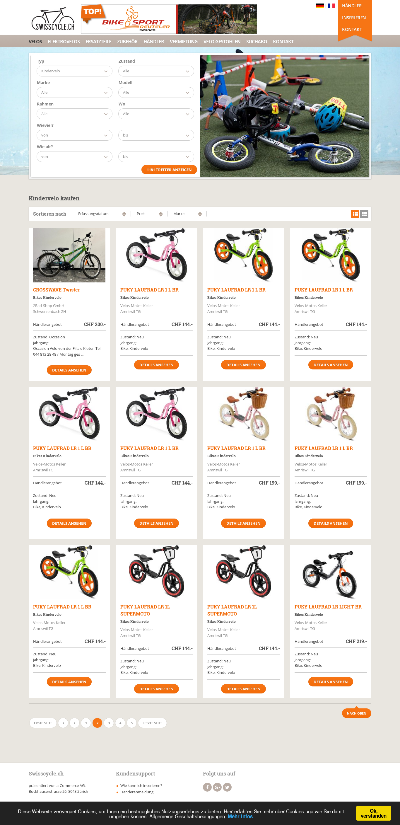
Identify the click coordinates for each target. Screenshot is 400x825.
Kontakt (352, 29)
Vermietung (184, 41)
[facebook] (207, 787)
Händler (352, 5)
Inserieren (354, 18)
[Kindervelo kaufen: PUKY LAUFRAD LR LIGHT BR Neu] (331, 572)
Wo (122, 104)
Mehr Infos (240, 816)
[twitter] (227, 787)
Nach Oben (356, 713)
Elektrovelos (64, 41)
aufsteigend (124, 213)
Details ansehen (69, 370)
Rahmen (45, 104)
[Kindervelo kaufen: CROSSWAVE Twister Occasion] (69, 255)
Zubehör (127, 41)
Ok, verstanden (374, 813)
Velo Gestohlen (222, 41)
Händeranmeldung (136, 792)
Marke (43, 82)
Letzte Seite (152, 723)
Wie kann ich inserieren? (141, 785)
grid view (355, 214)
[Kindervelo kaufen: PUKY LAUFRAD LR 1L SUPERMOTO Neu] (156, 572)
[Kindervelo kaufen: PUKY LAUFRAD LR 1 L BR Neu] (156, 255)
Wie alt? (45, 146)
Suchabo (256, 41)
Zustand (127, 61)
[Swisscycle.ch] (54, 19)
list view (364, 214)
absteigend (124, 215)
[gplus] (217, 787)
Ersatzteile (98, 41)
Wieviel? (45, 125)
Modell (125, 82)
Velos (35, 41)
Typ (40, 61)
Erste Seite (43, 723)
